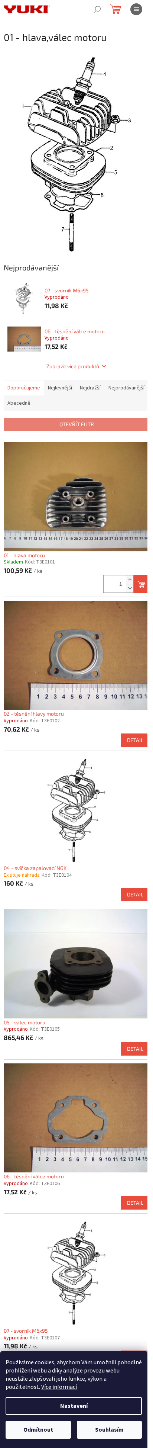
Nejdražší (90, 388)
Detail (135, 740)
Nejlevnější (60, 388)
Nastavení (74, 1406)
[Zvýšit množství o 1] (129, 579)
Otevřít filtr (76, 424)
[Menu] (136, 9)
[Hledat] (97, 9)
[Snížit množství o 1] (129, 588)
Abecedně (18, 403)
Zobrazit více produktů (72, 366)
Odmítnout (38, 1430)
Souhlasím (109, 1430)
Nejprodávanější (126, 388)
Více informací (59, 1387)
